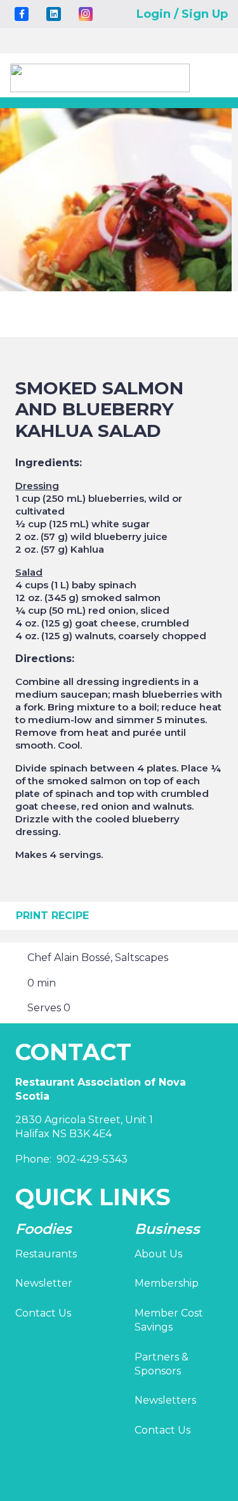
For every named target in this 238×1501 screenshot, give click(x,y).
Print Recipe (52, 916)
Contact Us (43, 1313)
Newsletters (165, 1400)
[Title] (22, 14)
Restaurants (46, 1254)
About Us (158, 1254)
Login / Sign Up (182, 14)
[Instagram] (86, 14)
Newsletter (43, 1283)
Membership (167, 1283)
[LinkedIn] (53, 14)
